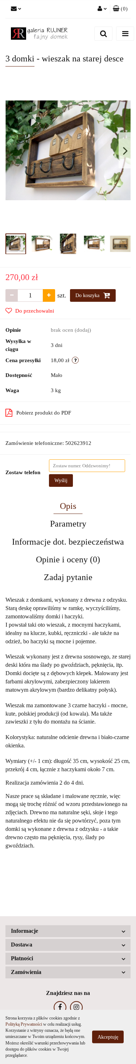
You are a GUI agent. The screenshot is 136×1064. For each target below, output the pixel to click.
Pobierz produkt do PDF (43, 413)
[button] (120, 9)
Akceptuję (108, 1037)
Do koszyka (88, 295)
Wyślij (60, 480)
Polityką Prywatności (23, 1024)
